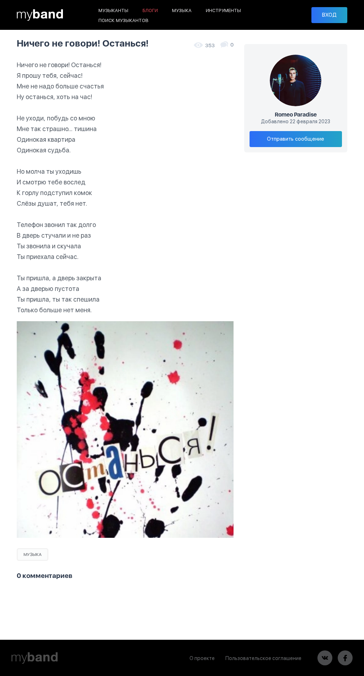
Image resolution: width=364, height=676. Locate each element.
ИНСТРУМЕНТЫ (223, 10)
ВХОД (329, 15)
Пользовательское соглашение (263, 658)
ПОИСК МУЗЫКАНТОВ (123, 20)
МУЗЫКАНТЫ (113, 10)
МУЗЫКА (182, 10)
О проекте (202, 658)
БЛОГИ (150, 10)
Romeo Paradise (296, 115)
